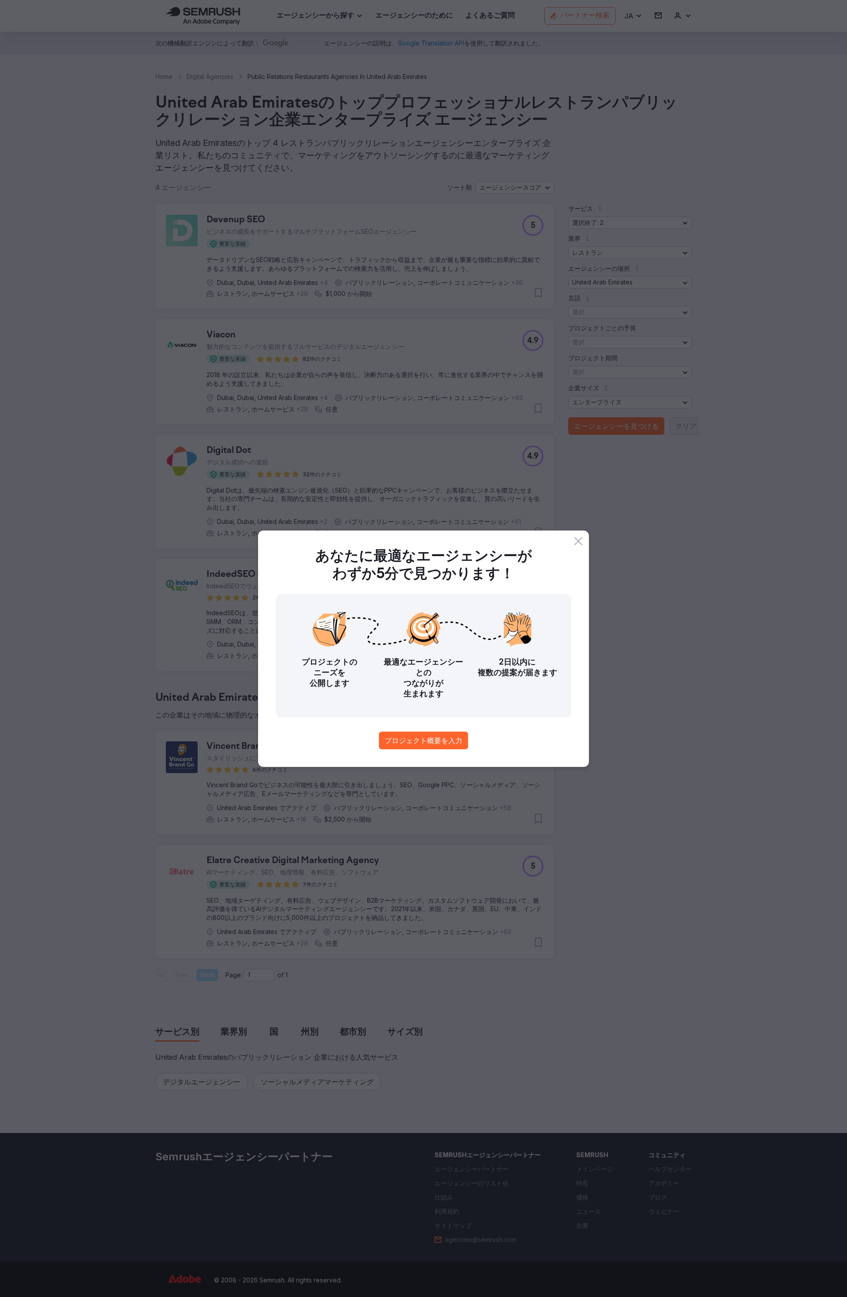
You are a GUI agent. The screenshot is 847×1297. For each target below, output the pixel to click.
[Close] (578, 541)
